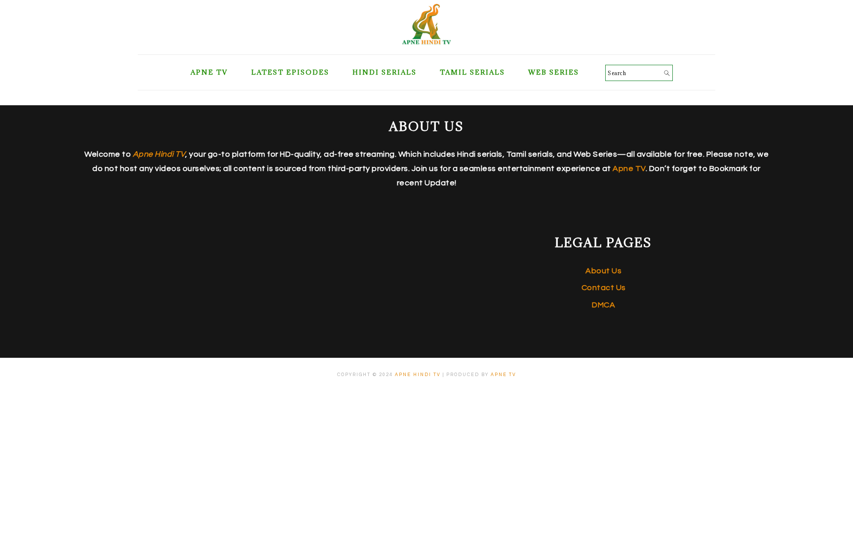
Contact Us (604, 288)
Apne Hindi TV (418, 375)
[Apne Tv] (426, 42)
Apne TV (629, 168)
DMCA (603, 305)
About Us (603, 271)
